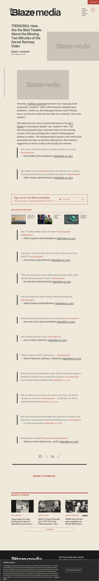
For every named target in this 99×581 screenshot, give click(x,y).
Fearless (85, 515)
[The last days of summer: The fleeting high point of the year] (18, 219)
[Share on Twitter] (46, 456)
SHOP (83, 15)
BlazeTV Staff (43, 515)
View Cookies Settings (74, 570)
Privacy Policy (32, 200)
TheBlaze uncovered (37, 104)
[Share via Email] (52, 456)
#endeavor (44, 171)
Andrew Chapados (71, 515)
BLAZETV (85, 14)
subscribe (93, 2)
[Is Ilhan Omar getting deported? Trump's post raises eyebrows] (45, 219)
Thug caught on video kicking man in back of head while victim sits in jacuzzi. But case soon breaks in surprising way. (21, 521)
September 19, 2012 (63, 177)
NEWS (84, 8)
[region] (49, 570)
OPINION (84, 10)
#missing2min (27, 152)
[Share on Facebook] (40, 456)
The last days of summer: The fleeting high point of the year (31, 217)
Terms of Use (42, 200)
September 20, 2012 (63, 156)
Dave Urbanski (16, 515)
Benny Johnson (20, 52)
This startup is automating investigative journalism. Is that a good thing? (83, 217)
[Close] (96, 570)
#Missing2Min (27, 300)
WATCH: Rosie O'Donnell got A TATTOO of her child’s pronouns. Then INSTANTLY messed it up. (49, 521)
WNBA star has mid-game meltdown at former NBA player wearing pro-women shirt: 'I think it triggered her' (76, 521)
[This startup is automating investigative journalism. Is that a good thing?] (71, 219)
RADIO (84, 12)
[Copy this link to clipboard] (58, 456)
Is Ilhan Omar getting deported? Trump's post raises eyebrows (57, 217)
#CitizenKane (48, 438)
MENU (93, 10)
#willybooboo (27, 235)
